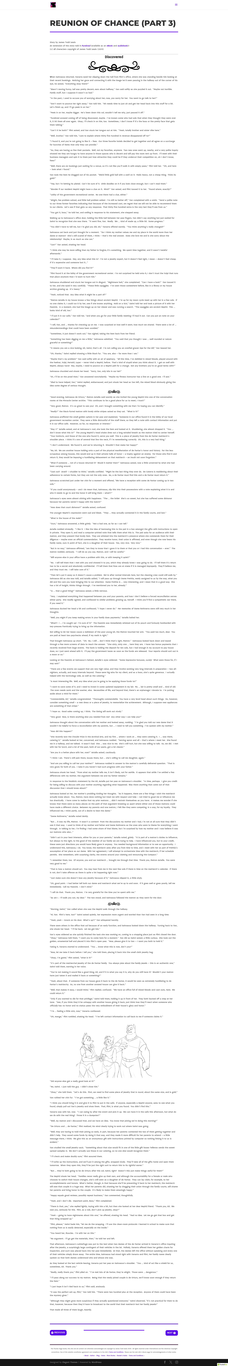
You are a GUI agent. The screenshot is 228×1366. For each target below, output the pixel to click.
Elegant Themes (70, 1362)
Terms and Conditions (116, 1352)
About (86, 1355)
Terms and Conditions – (137, 1355)
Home (103, 1355)
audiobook (123, 46)
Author (92, 1355)
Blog (98, 1355)
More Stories (111, 1355)
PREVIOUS (59, 1332)
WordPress (97, 1362)
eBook (110, 46)
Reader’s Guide (122, 1355)
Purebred (86, 46)
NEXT (170, 1332)
